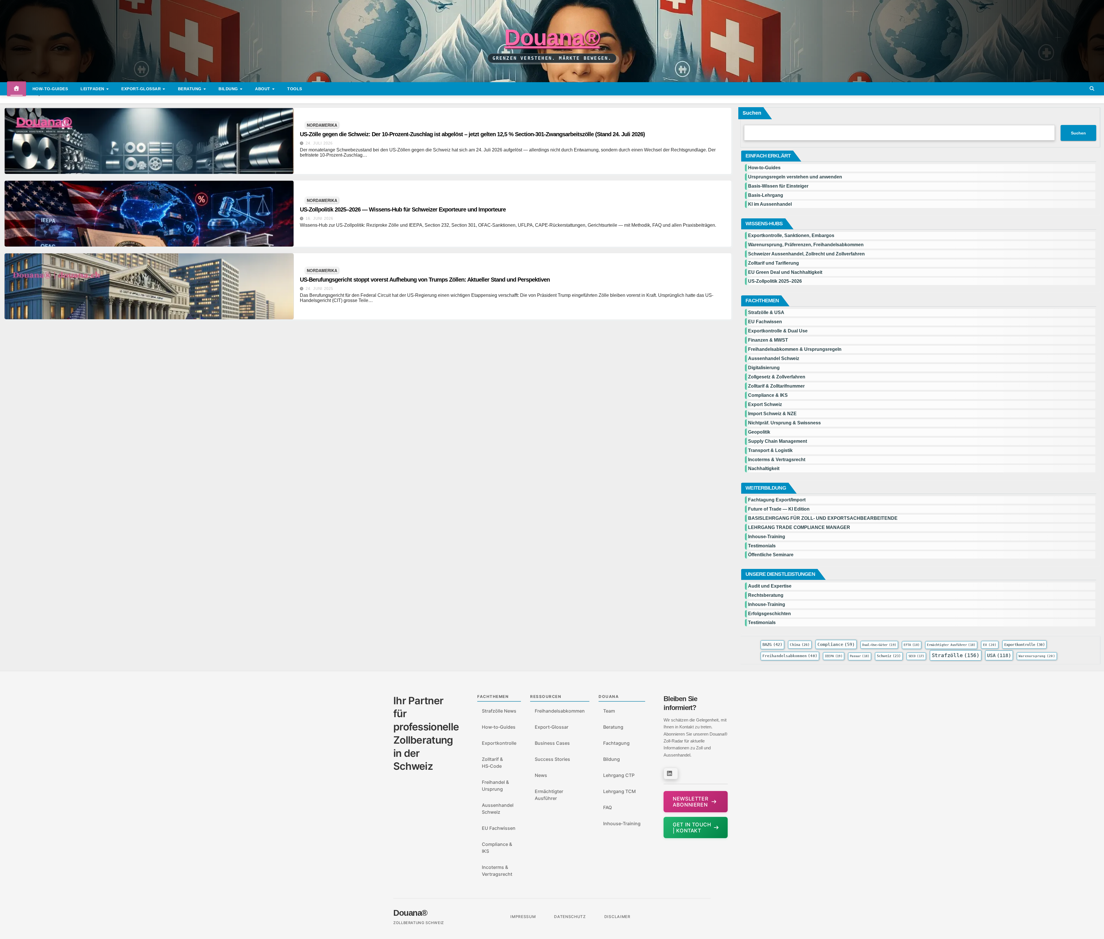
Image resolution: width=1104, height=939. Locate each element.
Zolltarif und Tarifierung (773, 263)
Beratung (190, 88)
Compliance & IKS (768, 395)
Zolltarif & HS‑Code (492, 762)
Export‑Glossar (551, 727)
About (263, 88)
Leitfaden (93, 88)
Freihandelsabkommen (789, 655)
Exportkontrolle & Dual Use (778, 330)
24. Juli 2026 (319, 143)
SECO (916, 656)
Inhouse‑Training (622, 823)
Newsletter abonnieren (690, 802)
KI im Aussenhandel (770, 204)
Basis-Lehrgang (765, 195)
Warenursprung (1037, 656)
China (800, 645)
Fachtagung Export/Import (777, 499)
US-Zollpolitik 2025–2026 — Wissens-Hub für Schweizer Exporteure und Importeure (403, 209)
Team (609, 711)
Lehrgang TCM (619, 791)
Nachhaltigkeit (763, 468)
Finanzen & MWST (768, 340)
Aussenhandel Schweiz (773, 358)
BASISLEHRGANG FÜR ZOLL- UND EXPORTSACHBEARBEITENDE (823, 518)
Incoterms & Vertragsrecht (776, 459)
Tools (294, 88)
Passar (859, 656)
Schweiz (889, 656)
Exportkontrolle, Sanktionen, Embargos (791, 235)
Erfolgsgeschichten (769, 613)
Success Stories (552, 759)
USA (999, 655)
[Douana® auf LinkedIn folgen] (671, 773)
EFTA (912, 645)
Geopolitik (759, 432)
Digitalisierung (764, 367)
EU (990, 645)
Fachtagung (616, 743)
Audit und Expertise (769, 586)
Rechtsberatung (765, 595)
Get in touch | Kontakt (692, 827)
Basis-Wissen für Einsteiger (778, 186)
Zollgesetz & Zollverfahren (776, 376)
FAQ (607, 807)
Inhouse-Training (766, 536)
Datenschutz (570, 916)
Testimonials (762, 545)
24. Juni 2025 (319, 288)
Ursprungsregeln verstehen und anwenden (795, 176)
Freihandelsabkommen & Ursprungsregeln (795, 349)
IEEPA (833, 656)
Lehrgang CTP (619, 775)
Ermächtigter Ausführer (951, 645)
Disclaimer (617, 916)
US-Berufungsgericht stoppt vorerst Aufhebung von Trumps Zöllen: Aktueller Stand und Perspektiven (425, 279)
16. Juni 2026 (319, 218)
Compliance (836, 644)
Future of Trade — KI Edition (779, 509)
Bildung (228, 88)
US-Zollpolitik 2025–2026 (775, 281)
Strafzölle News (499, 711)
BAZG (772, 644)
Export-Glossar (141, 88)
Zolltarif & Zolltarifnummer (776, 386)
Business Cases (552, 743)
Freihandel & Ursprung (495, 785)
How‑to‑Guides (50, 88)
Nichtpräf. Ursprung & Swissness (784, 422)
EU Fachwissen (765, 321)
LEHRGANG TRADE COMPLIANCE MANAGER (799, 527)
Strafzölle (956, 655)
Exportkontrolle (1024, 644)
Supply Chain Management (777, 441)
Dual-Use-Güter (879, 645)
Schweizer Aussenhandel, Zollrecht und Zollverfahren (806, 253)
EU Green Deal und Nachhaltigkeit (785, 272)
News (541, 775)
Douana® (551, 37)
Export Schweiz (765, 404)
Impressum (523, 916)
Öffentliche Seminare (770, 554)
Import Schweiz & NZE (772, 413)
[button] (1092, 88)
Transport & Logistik (770, 450)
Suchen (752, 113)
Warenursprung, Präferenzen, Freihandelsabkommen (806, 244)
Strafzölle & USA (766, 312)
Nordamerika (322, 125)
